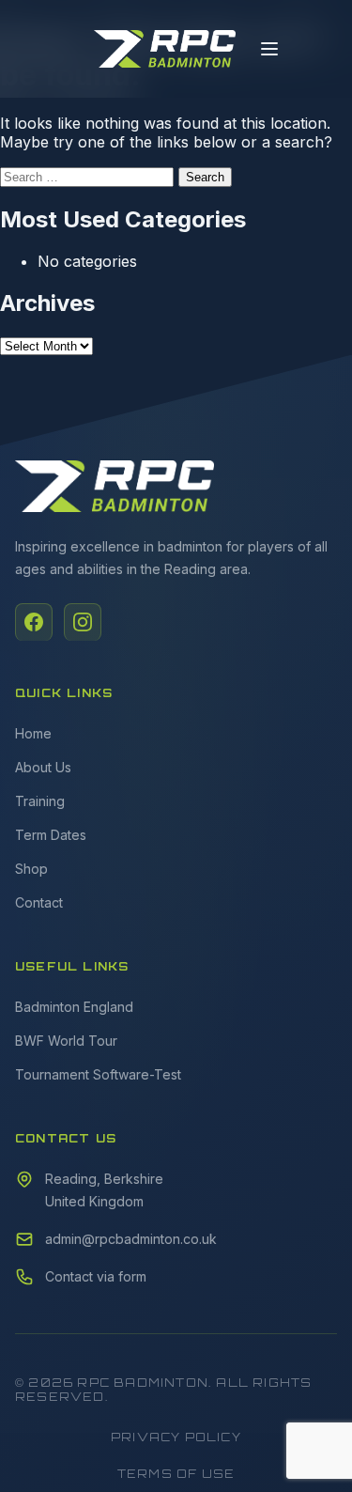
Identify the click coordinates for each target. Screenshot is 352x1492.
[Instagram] (82, 622)
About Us (43, 767)
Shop (31, 869)
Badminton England (74, 1007)
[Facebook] (34, 622)
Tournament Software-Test (98, 1074)
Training (40, 801)
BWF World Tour (66, 1041)
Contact (39, 902)
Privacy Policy (176, 1437)
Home (33, 733)
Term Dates (50, 835)
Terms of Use (176, 1474)
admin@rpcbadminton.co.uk (131, 1239)
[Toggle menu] (269, 49)
